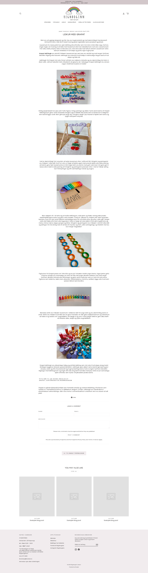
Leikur (64, 22)
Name (41, 411)
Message (42, 419)
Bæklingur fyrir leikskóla (57, 543)
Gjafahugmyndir (98, 22)
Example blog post (37, 520)
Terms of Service (94, 439)
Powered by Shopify (74, 567)
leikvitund (72, 31)
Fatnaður (56, 22)
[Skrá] (97, 544)
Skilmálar (53, 538)
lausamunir (66, 31)
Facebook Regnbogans (57, 545)
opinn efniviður (79, 31)
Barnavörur (72, 22)
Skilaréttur (53, 540)
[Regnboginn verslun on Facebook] (79, 549)
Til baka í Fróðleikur (75, 453)
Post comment (74, 435)
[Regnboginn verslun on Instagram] (76, 549)
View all (74, 471)
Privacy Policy (82, 439)
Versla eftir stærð (84, 22)
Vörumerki (47, 22)
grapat (60, 31)
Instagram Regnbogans (57, 548)
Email (76, 411)
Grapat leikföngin (45, 53)
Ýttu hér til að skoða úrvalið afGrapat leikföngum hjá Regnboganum (55, 379)
